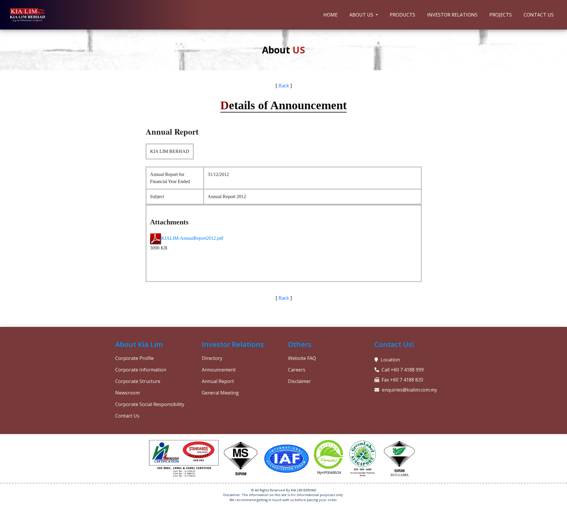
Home (330, 15)
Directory (212, 358)
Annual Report (218, 381)
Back (283, 85)
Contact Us (539, 15)
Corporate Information (140, 369)
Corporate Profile (134, 358)
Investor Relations (452, 15)
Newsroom (127, 392)
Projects (500, 15)
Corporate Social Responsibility (149, 404)
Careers (296, 369)
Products (402, 15)
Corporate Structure (137, 381)
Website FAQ (302, 358)
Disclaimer (299, 381)
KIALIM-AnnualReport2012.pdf (192, 238)
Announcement (219, 369)
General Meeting (220, 392)
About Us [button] (361, 15)
